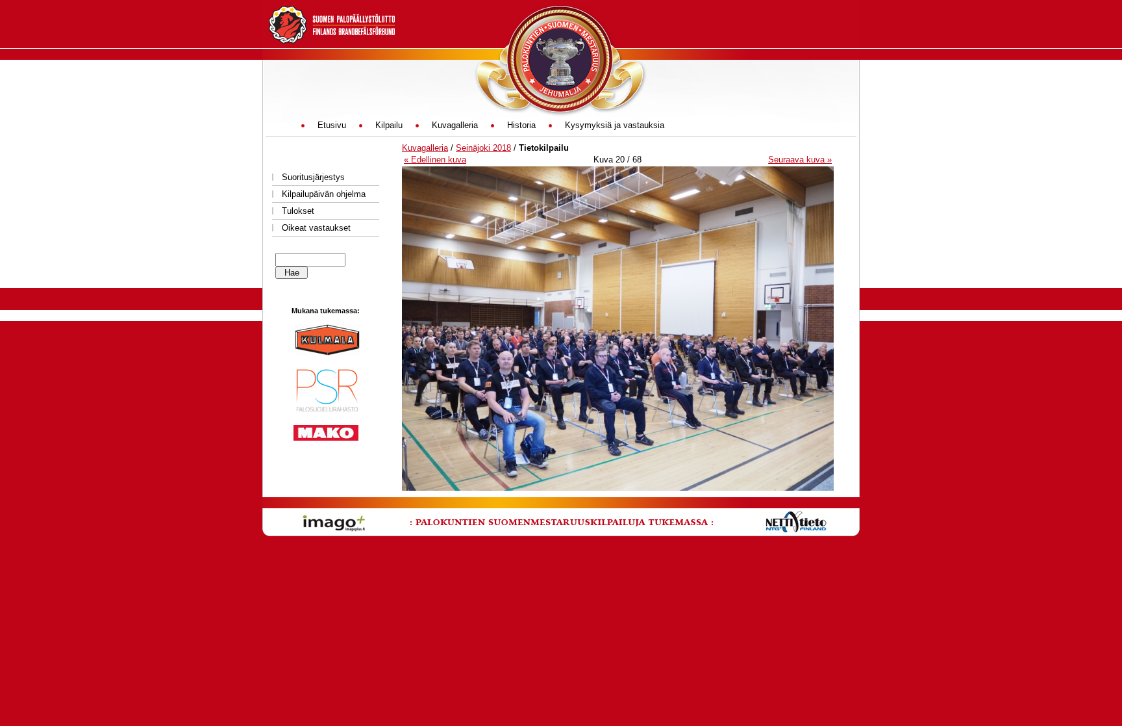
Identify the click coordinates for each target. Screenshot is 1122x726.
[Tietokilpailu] (618, 488)
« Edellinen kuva (435, 159)
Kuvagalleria (425, 148)
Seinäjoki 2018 (483, 148)
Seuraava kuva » (800, 159)
